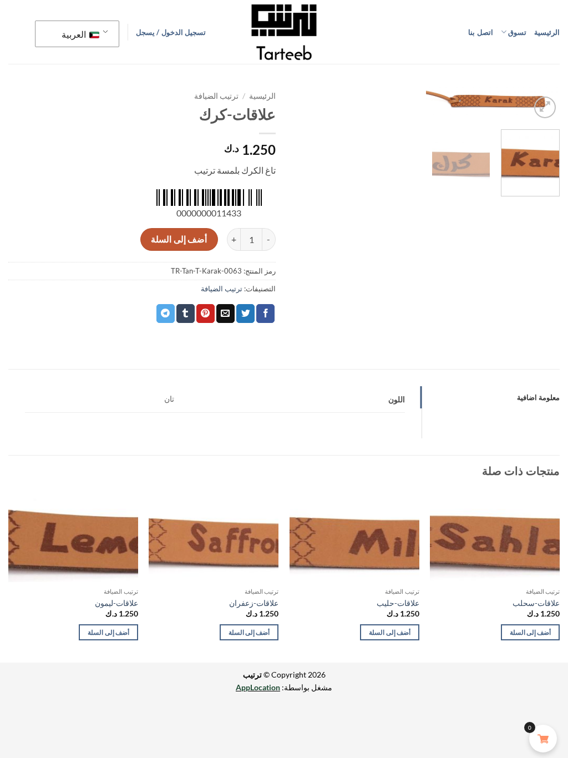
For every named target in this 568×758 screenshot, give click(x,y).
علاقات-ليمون (116, 603)
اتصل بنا (480, 32)
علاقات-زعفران (253, 603)
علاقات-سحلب (536, 603)
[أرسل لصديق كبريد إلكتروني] (225, 313)
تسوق (517, 32)
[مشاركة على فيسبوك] (265, 313)
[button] (171, 32)
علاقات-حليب (398, 603)
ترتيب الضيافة (216, 96)
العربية (75, 34)
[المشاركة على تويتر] (245, 313)
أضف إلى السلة (179, 239)
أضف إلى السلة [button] (530, 632)
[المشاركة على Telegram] (165, 313)
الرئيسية (547, 32)
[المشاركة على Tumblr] (185, 313)
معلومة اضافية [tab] (538, 397)
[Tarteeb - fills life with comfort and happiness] (284, 32)
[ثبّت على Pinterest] (205, 313)
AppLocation (258, 687)
